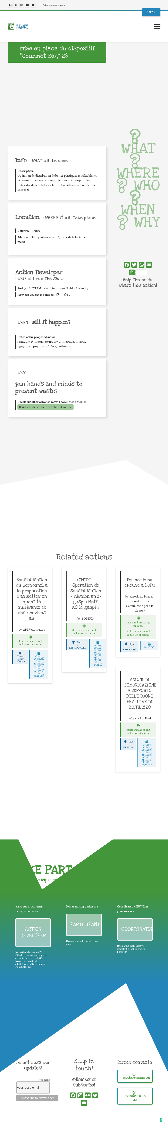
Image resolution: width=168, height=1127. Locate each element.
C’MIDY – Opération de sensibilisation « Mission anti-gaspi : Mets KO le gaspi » (85, 593)
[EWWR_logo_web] (18, 26)
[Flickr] (33, 5)
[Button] (30, 637)
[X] (16, 5)
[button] (157, 26)
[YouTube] (27, 5)
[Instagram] (21, 5)
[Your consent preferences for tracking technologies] (161, 1120)
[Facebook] (10, 5)
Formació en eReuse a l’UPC (140, 582)
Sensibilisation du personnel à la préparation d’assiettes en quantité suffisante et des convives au (32, 599)
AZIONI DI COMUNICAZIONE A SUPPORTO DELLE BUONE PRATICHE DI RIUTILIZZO (140, 693)
